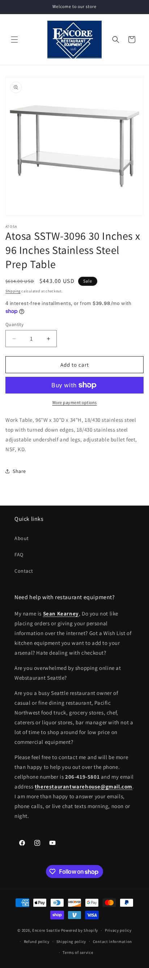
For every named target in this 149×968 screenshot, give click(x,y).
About (21, 538)
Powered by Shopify (79, 930)
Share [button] (19, 471)
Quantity (14, 324)
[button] (14, 40)
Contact (23, 571)
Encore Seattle (46, 930)
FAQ (19, 554)
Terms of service (78, 952)
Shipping (13, 291)
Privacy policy (118, 930)
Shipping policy (71, 941)
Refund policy (37, 941)
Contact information (112, 941)
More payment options (74, 402)
